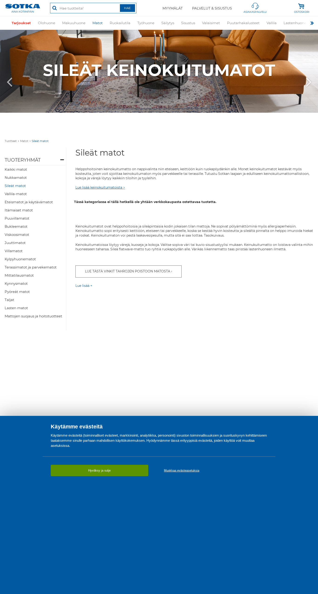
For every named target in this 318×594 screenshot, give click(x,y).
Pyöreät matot (17, 291)
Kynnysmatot (16, 283)
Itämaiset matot (19, 210)
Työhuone (145, 23)
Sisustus (188, 23)
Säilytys (167, 23)
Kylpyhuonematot (20, 259)
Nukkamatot (16, 177)
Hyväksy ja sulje (99, 470)
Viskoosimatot (17, 234)
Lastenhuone (295, 23)
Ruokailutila (120, 23)
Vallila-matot (16, 194)
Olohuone (46, 23)
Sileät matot (40, 141)
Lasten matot (16, 308)
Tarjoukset (21, 23)
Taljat (9, 300)
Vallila (272, 23)
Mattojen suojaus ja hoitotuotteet (33, 316)
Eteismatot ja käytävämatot (29, 202)
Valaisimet (211, 23)
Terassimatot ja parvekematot (31, 267)
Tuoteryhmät (23, 160)
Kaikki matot (16, 169)
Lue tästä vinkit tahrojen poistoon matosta (127, 271)
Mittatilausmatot (19, 275)
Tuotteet (11, 141)
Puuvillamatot (17, 218)
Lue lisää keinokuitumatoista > (100, 187)
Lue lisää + (83, 286)
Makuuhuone (73, 23)
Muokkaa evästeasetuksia (181, 470)
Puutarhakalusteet (243, 23)
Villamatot (14, 251)
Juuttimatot (15, 243)
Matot (97, 23)
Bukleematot (16, 226)
